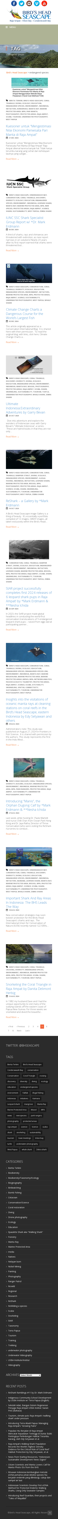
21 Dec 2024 (13, 138)
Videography (14, 1365)
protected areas (28, 114)
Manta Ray (34, 109)
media (11, 1251)
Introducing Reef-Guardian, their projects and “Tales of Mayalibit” (30, 1497)
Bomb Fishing (14, 1192)
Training (12, 1340)
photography (12, 114)
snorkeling (11, 392)
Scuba (11, 1310)
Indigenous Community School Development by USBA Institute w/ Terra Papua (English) (29, 1399)
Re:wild (11, 1286)
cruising (10, 970)
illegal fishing (37, 1093)
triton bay (39, 1138)
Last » (27, 1030)
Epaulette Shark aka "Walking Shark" (25, 1232)
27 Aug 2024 (14, 813)
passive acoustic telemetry (19, 682)
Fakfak (25, 1093)
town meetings (24, 1138)
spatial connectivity (28, 687)
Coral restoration (16, 1207)
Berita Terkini (16, 100)
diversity (10, 200)
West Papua (11, 119)
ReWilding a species (17, 1306)
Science (45, 208)
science (24, 1127)
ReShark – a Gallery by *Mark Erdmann (27, 503)
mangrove (28, 1104)
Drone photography (17, 1217)
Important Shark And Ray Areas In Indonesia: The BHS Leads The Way (28, 902)
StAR (10, 1320)
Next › (19, 1030)
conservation (33, 1070)
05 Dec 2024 (13, 229)
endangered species (15, 106)
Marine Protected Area (28, 206)
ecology (26, 103)
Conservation (12, 197)
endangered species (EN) (36, 671)
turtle (45, 392)
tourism (16, 117)
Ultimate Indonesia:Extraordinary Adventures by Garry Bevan (25, 407)
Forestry (12, 1237)
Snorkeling (13, 1315)
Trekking (12, 1345)
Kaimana (21, 881)
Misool (31, 386)
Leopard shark (44, 203)
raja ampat (42, 114)
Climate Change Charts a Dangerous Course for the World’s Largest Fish (24, 313)
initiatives (11, 109)
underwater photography (35, 117)
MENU (13, 27)
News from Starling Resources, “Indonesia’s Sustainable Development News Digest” (29, 1458)
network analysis (43, 679)
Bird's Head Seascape (16, 72)
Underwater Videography (20, 1355)
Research (12, 1296)
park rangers (22, 789)
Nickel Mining (14, 1266)
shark (9, 211)
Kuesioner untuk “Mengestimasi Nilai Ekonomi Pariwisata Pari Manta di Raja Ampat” (28, 130)
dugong (19, 784)
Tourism (12, 1335)
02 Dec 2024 (13, 321)
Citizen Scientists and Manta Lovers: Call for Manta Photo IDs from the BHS (29, 1466)
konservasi (22, 109)
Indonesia (43, 106)
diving (18, 103)
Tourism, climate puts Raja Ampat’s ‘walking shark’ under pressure (29, 1417)
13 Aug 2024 (14, 996)
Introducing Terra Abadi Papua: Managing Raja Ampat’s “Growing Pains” (28, 1424)
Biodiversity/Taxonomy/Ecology (23, 1177)
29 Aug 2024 (14, 724)
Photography (14, 1276)
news (9, 1115)
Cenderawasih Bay (38, 195)
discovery (40, 197)
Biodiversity (13, 1172)
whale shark (39, 394)
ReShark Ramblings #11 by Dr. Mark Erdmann (30, 1392)
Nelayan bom (14, 1261)
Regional (12, 1291)
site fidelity (37, 685)
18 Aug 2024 (14, 910)
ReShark (12, 1301)
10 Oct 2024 (14, 508)
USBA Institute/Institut (19, 1360)
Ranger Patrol (14, 1281)
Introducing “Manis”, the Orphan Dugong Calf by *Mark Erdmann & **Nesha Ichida (28, 805)
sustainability (20, 211)
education (36, 103)
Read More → (12, 159)
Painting (12, 1271)
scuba (9, 117)
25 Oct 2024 (14, 416)
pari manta (31, 111)
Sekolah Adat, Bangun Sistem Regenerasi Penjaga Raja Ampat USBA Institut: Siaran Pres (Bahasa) (28, 1408)
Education (13, 1227)
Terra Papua (14, 1330)
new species (21, 1115)
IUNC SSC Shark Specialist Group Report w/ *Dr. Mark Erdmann (25, 221)
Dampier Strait (22, 475)
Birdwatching (14, 1187)
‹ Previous (21, 1026)
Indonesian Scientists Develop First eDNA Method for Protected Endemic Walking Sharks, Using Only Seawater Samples (28, 1488)
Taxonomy (13, 1325)
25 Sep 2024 (13, 609)
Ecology (12, 1222)
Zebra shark (45, 211)
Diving (11, 1212)
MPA (24, 111)
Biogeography (15, 1182)
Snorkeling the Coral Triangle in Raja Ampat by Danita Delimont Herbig (28, 988)
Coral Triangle (27, 197)
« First (10, 1026)
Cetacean (12, 1197)
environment (31, 106)
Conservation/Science (18, 1202)
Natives (11, 1256)
